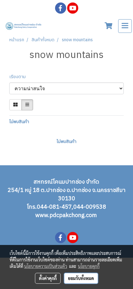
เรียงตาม (18, 76)
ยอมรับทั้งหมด (81, 278)
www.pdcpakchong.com (66, 215)
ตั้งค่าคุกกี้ (48, 278)
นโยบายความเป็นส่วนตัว (45, 266)
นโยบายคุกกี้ (89, 266)
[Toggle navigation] (125, 26)
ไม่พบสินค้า (19, 121)
